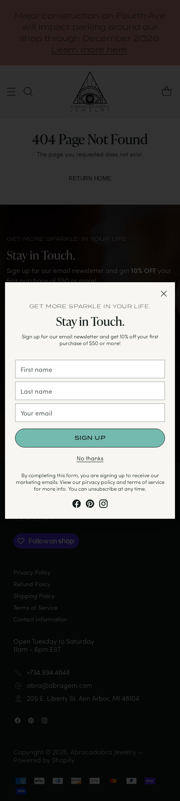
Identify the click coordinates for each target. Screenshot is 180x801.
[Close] (164, 294)
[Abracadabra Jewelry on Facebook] (77, 505)
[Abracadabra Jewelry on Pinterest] (90, 505)
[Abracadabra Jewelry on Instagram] (103, 505)
